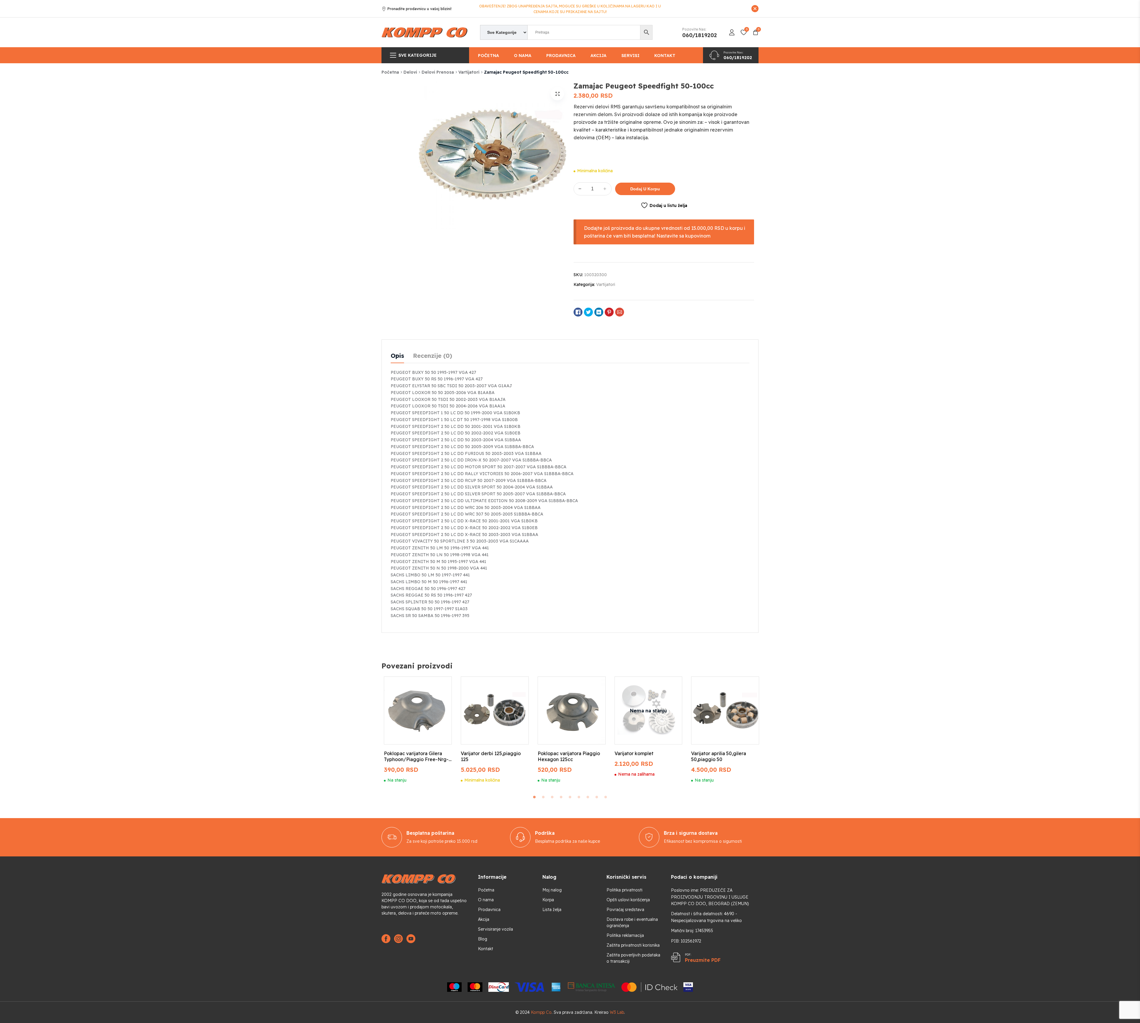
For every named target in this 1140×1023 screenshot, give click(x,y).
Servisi (630, 55)
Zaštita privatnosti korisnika (633, 945)
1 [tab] (534, 797)
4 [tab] (561, 797)
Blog (482, 939)
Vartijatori (468, 72)
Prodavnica (561, 55)
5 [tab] (570, 797)
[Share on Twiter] (588, 312)
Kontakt (664, 55)
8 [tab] (597, 797)
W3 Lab (617, 1012)
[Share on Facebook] (578, 312)
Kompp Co (541, 1012)
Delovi (410, 72)
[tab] (397, 356)
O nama (522, 55)
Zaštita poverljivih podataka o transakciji (633, 958)
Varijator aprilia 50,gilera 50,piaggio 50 (718, 756)
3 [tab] (552, 797)
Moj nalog (552, 890)
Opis (397, 355)
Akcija (598, 55)
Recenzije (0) (432, 355)
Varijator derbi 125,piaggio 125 (491, 756)
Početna (488, 55)
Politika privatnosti (624, 890)
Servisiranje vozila (495, 929)
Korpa (548, 899)
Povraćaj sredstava (625, 909)
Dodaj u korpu (645, 188)
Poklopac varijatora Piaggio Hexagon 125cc (569, 756)
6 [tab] (579, 797)
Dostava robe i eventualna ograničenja (632, 922)
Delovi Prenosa (438, 72)
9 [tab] (606, 797)
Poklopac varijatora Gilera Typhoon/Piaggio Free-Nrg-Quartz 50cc (416, 756)
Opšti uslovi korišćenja (628, 899)
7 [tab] (588, 797)
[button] (557, 93)
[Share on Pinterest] (609, 312)
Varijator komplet (634, 753)
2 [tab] (543, 797)
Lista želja (551, 909)
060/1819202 (699, 35)
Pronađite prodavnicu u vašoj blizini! (419, 9)
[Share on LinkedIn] (598, 312)
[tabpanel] (418, 729)
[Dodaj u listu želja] (440, 686)
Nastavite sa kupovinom (683, 236)
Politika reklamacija (625, 935)
